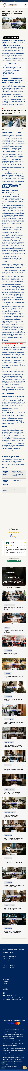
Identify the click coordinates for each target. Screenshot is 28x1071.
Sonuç (5, 75)
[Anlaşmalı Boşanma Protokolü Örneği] (14, 601)
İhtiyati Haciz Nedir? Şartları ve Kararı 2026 (13, 723)
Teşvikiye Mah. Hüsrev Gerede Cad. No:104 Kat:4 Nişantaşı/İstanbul (14, 582)
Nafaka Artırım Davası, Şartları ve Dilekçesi (13, 677)
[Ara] (3, 1063)
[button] (14, 30)
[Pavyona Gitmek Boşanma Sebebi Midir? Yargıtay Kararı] (14, 786)
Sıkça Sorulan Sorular (8, 73)
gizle (17, 63)
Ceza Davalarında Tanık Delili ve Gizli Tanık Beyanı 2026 (13, 838)
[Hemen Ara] (3, 1068)
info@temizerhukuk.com (8, 1)
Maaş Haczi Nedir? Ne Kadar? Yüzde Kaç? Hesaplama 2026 (13, 745)
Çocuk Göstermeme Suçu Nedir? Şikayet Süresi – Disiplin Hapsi (13, 769)
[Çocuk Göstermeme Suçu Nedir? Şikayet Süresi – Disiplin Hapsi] (14, 761)
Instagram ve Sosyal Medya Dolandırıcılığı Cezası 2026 (12, 932)
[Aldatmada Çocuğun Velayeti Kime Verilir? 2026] (14, 901)
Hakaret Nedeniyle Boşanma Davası (12, 343)
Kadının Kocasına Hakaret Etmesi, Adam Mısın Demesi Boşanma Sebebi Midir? (13, 66)
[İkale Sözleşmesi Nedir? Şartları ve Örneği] (14, 624)
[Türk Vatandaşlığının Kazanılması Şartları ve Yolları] (14, 647)
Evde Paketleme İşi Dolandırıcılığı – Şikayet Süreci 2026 (14, 886)
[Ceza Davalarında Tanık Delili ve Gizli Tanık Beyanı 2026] (14, 831)
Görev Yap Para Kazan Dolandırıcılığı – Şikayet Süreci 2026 (13, 862)
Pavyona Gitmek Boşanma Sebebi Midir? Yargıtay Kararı (13, 793)
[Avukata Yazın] (25, 1068)
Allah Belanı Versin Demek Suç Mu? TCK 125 (13, 700)
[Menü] (25, 5)
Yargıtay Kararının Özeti (9, 69)
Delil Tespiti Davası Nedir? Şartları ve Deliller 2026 (12, 816)
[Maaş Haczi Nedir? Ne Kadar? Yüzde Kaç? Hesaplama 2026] (14, 738)
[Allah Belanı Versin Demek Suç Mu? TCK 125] (14, 693)
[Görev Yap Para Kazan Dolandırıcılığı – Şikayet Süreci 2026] (14, 854)
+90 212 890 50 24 (19, 1)
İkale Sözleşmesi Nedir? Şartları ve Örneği (13, 631)
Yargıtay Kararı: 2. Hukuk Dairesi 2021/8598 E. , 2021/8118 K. (11, 71)
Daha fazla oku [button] (7, 554)
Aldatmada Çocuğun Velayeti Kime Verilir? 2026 (13, 909)
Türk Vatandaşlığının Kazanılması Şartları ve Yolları (13, 654)
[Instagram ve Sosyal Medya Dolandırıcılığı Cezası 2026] (14, 924)
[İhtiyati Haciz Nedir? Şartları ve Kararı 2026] (14, 715)
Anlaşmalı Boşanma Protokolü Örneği (13, 608)
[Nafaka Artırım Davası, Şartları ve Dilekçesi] (14, 670)
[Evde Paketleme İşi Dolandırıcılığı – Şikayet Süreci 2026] (14, 879)
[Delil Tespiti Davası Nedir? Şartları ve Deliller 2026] (14, 808)
